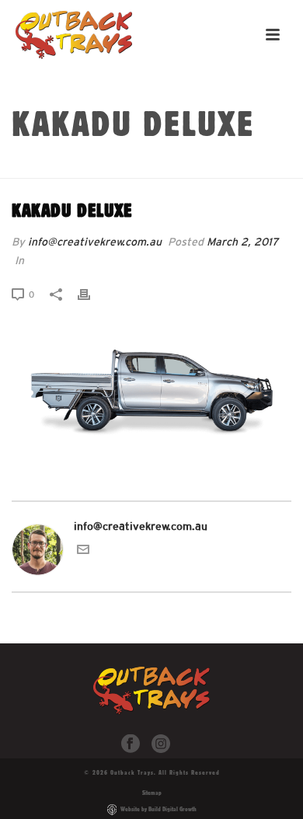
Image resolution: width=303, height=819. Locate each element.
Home (108, 167)
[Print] (92, 294)
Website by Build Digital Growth (158, 809)
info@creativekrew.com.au (95, 241)
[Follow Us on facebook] (130, 744)
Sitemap (152, 792)
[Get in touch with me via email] (83, 551)
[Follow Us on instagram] (161, 744)
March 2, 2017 (242, 241)
